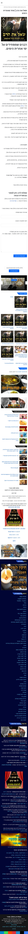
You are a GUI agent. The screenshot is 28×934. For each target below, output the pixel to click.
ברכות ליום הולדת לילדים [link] (19, 829)
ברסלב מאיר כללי (22, 613)
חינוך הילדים (14, 801)
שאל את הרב (13, 201)
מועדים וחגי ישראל (21, 641)
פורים (25, 673)
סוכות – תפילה (22, 859)
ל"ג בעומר (23, 639)
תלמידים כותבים (22, 705)
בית (25, 7)
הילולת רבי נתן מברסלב (20, 620)
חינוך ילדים (23, 628)
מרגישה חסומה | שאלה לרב (7, 343)
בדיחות (24, 605)
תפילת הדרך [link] (22, 753)
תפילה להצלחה (22, 709)
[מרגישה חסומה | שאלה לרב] (7, 336)
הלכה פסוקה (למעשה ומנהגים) (18, 622)
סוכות (24, 645)
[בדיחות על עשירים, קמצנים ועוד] (23, 428)
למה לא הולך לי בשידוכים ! (21, 343)
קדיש (14, 281)
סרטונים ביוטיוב (15, 817)
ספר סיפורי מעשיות (21, 662)
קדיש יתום (14, 284)
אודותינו (14, 928)
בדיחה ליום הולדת (14, 433)
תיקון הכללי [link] (22, 760)
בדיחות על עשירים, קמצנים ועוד (11, 426)
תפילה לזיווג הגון (22, 711)
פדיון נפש (24, 671)
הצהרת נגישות (14, 924)
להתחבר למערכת (21, 371)
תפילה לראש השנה (12, 868)
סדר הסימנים (22, 868)
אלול (25, 603)
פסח (25, 675)
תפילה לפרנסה (12, 741)
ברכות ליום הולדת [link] (23, 826)
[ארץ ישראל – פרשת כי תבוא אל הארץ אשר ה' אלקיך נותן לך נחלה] (23, 451)
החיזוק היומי (23, 615)
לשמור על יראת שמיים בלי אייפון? (11, 480)
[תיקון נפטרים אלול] (23, 470)
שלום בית (24, 696)
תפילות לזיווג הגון (23, 747)
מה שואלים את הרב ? (8, 363)
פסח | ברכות (22, 864)
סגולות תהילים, (10, 906)
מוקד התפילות (20, 926)
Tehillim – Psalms (21, 601)
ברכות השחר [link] (23, 758)
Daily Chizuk (23, 596)
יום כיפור (24, 637)
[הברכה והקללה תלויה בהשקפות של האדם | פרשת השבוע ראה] (23, 476)
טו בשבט (24, 635)
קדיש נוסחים (23, 683)
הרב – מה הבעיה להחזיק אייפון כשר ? (10, 455)
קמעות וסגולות (22, 686)
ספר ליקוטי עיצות (22, 656)
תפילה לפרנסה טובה (21, 713)
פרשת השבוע (23, 677)
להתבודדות (18, 797)
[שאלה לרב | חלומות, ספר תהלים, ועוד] (21, 320)
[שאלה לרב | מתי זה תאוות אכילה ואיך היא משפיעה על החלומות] (21, 302)
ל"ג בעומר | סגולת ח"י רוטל (19, 857)
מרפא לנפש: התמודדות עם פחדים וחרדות (13, 7)
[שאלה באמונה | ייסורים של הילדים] (7, 352)
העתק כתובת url (14, 270)
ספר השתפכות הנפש (21, 649)
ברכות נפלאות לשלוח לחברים (9, 794)
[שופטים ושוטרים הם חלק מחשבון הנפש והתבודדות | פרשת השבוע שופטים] (23, 463)
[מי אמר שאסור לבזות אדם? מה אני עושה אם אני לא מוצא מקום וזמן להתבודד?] (21, 349)
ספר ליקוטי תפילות (21, 658)
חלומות (24, 630)
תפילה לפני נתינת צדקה (14, 507)
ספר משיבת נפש (22, 660)
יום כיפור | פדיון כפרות (20, 855)
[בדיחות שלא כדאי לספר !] (23, 422)
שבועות (24, 692)
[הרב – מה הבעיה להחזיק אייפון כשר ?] (23, 457)
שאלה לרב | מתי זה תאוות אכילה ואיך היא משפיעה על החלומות (21, 310)
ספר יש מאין (23, 652)
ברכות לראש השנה (21, 609)
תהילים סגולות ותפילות (20, 698)
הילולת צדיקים (22, 618)
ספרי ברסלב (23, 666)
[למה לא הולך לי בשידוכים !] (21, 336)
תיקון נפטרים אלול (14, 467)
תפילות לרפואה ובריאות (20, 715)
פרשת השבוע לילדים (21, 679)
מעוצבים (8, 866)
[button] (14, 528)
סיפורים (24, 647)
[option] (14, 282)
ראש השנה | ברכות (21, 866)
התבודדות (23, 624)
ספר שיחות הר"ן (22, 664)
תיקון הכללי (23, 700)
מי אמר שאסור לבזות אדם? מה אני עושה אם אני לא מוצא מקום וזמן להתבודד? (21, 356)
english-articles (22, 598)
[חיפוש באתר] (26, 3)
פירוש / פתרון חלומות (17, 884)
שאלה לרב (23, 690)
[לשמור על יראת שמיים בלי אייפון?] (23, 482)
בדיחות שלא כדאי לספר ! (13, 420)
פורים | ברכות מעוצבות (20, 862)
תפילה (24, 707)
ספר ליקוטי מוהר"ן (21, 654)
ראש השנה (23, 688)
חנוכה (24, 632)
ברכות (24, 607)
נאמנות (11, 296)
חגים (25, 626)
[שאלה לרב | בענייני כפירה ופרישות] (7, 320)
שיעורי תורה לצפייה (21, 694)
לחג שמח (17, 864)
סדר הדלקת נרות (10, 853)
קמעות (4, 902)
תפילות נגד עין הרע (21, 718)
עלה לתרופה (23, 669)
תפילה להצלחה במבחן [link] (14, 899)
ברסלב (14, 94)
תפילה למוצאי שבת (21, 894)
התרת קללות (14, 874)
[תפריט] (1, 3)
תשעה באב (23, 720)
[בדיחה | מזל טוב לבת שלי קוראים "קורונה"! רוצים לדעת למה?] (23, 416)
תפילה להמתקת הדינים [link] (18, 821)
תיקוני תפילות (23, 703)
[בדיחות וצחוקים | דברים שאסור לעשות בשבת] (23, 440)
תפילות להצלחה (23, 911)
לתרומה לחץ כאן (9, 923)
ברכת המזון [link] (22, 749)
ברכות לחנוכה (22, 853)
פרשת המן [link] (22, 743)
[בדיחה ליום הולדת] (23, 434)
